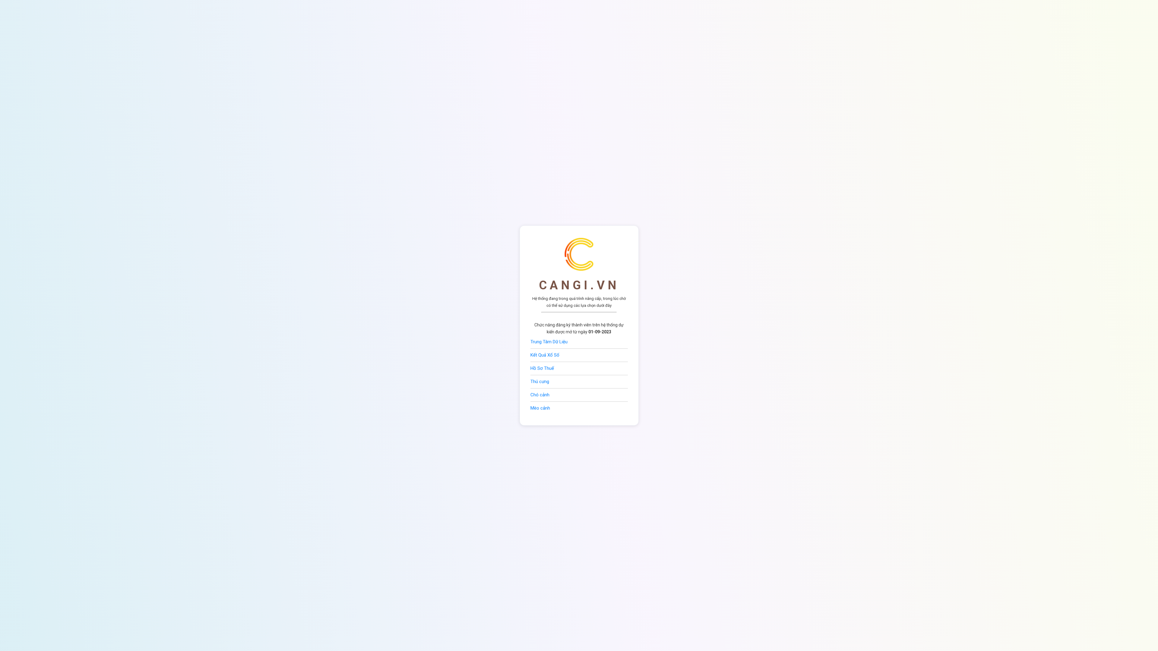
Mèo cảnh (540, 408)
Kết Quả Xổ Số (544, 355)
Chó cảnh (539, 395)
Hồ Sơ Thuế (542, 368)
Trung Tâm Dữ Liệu (549, 341)
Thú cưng (539, 381)
